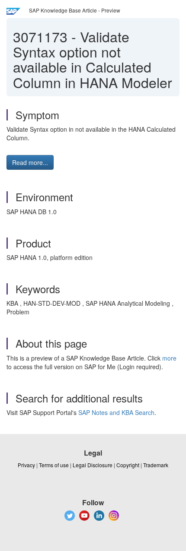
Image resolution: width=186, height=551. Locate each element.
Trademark (155, 465)
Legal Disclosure (92, 465)
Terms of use (54, 465)
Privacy (26, 465)
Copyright (127, 465)
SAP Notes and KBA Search (116, 412)
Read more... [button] (30, 162)
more (169, 358)
